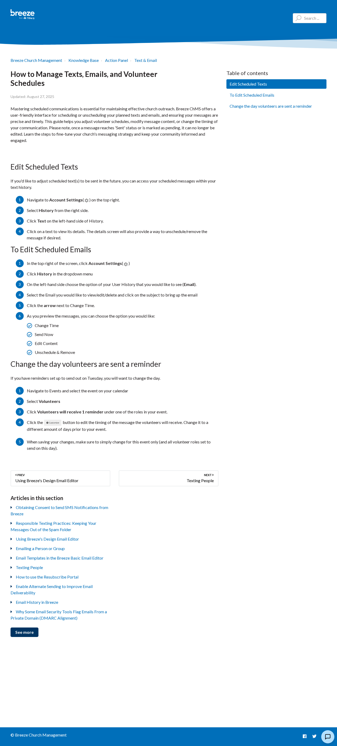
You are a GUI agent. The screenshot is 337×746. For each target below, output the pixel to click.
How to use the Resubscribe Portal (47, 576)
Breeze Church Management (36, 60)
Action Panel (116, 60)
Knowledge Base (83, 60)
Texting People (29, 567)
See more (24, 632)
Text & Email (145, 60)
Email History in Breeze (37, 602)
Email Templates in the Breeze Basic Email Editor (59, 557)
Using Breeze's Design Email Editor (47, 538)
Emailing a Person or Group (40, 548)
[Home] (23, 14)
